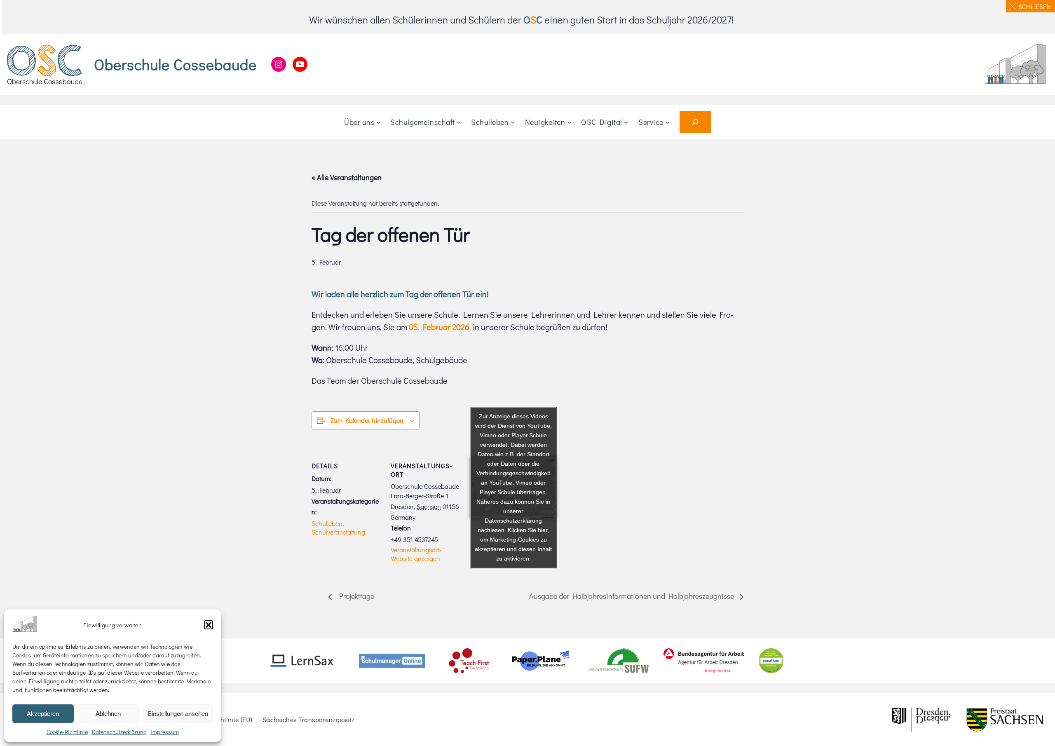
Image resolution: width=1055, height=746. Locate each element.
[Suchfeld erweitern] (695, 122)
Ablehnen (108, 713)
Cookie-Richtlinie (67, 732)
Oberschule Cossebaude (175, 64)
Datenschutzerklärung (119, 732)
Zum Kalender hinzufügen (367, 420)
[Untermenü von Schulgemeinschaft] (459, 122)
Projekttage (355, 596)
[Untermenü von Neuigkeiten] (569, 122)
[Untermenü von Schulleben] (513, 122)
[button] (208, 625)
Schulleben (327, 523)
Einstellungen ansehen (178, 713)
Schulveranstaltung (338, 532)
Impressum (165, 732)
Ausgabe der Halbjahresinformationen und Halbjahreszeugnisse (632, 596)
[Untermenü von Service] (667, 122)
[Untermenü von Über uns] (378, 122)
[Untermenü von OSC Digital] (626, 122)
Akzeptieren (43, 713)
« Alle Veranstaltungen (347, 177)
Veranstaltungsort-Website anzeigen (416, 554)
